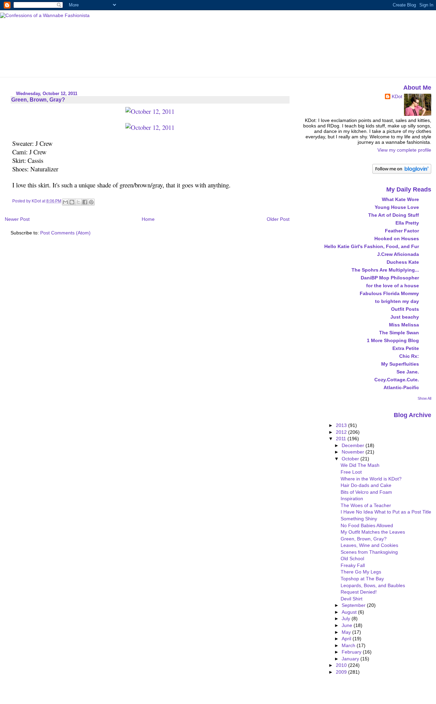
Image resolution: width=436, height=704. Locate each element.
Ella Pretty (407, 223)
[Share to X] (78, 202)
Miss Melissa (404, 324)
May (347, 632)
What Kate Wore (400, 199)
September (354, 605)
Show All (424, 398)
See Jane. (407, 371)
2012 (342, 432)
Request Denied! (359, 592)
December (353, 445)
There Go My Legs (361, 572)
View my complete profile (404, 150)
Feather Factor (402, 230)
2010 (342, 665)
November (353, 452)
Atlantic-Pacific (401, 387)
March (349, 645)
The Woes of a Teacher (366, 505)
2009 (342, 672)
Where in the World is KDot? (371, 478)
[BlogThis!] (71, 202)
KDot (397, 96)
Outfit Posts (405, 309)
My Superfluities (400, 364)
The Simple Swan (399, 332)
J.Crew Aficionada (398, 254)
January (351, 658)
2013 (342, 425)
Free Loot (351, 472)
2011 (341, 438)
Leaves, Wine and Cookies (369, 545)
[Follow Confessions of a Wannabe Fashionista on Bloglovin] (401, 172)
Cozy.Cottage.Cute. (396, 379)
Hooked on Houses (396, 238)
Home (148, 219)
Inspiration (352, 498)
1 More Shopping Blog (393, 340)
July (347, 618)
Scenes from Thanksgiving (369, 552)
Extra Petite (405, 348)
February (352, 652)
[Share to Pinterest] (91, 202)
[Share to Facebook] (84, 202)
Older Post (278, 219)
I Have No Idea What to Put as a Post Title (386, 512)
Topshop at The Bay (362, 578)
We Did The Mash (360, 465)
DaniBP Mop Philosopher (390, 277)
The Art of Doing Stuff (393, 215)
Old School (352, 558)
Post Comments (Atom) (65, 232)
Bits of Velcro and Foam (366, 492)
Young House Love (397, 207)
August (350, 612)
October (351, 458)
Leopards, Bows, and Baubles (373, 585)
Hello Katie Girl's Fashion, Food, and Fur (371, 246)
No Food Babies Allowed (367, 525)
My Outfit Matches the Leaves (373, 532)
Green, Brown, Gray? (364, 538)
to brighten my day (397, 301)
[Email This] (65, 202)
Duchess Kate (403, 262)
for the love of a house (392, 285)
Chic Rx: (409, 356)
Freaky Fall (353, 565)
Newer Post (17, 219)
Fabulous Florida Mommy (389, 293)
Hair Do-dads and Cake (366, 485)
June (348, 625)
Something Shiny (359, 518)
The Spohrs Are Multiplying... (385, 270)
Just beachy (404, 317)
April (347, 638)
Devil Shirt (351, 598)
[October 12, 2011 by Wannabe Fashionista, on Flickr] (149, 111)
